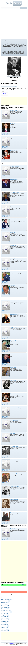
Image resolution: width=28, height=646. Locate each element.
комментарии (4, 86)
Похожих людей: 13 (6, 228)
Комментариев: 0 (5, 121)
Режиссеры (4, 616)
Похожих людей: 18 (6, 215)
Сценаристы (5, 618)
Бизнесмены (5, 602)
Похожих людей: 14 (6, 175)
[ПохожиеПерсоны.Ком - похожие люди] (14, 3)
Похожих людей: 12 (6, 188)
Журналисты (5, 605)
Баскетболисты (5, 600)
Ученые (4, 622)
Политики (4, 613)
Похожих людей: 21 (6, 241)
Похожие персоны (11, 643)
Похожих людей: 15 (6, 323)
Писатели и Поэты (6, 611)
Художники (4, 629)
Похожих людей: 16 (6, 522)
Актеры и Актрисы (6, 599)
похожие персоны (12, 86)
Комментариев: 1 (5, 523)
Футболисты (5, 625)
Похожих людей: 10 (6, 133)
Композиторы (5, 607)
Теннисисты (4, 621)
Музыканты (4, 608)
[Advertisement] (14, 24)
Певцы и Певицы (6, 610)
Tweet (4, 93)
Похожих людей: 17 (6, 281)
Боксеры (4, 604)
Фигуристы (4, 624)
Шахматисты (5, 630)
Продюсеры (4, 615)
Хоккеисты (4, 627)
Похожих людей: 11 (6, 146)
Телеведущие (5, 619)
